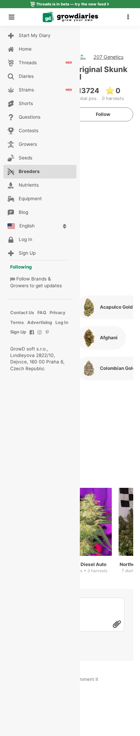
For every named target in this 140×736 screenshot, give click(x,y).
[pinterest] (47, 335)
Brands (39, 278)
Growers (19, 285)
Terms (17, 322)
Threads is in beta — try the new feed (71, 4)
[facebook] (32, 335)
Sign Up (18, 332)
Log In (61, 322)
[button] (130, 17)
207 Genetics (108, 57)
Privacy (58, 312)
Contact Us (22, 312)
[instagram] (39, 335)
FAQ (41, 312)
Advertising (39, 322)
